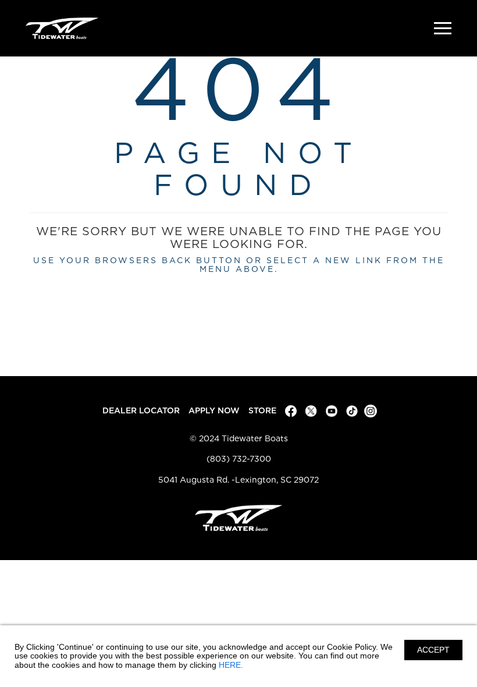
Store (262, 410)
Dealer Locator (141, 410)
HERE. (231, 665)
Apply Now (214, 410)
